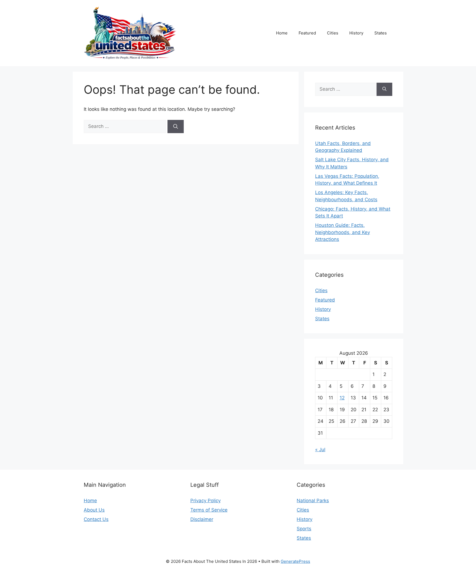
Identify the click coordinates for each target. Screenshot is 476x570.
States (380, 33)
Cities (332, 33)
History (356, 33)
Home (282, 33)
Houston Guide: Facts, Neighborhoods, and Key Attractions (342, 232)
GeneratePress (295, 561)
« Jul (320, 449)
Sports (304, 528)
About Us (94, 510)
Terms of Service (209, 510)
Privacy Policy (205, 500)
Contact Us (96, 519)
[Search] (175, 126)
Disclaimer (201, 519)
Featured (307, 33)
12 (342, 397)
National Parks (313, 500)
